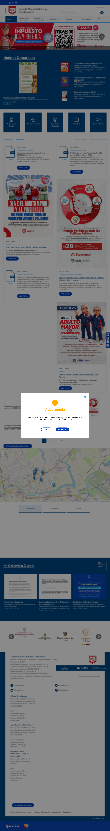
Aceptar (46, 429)
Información (62, 429)
